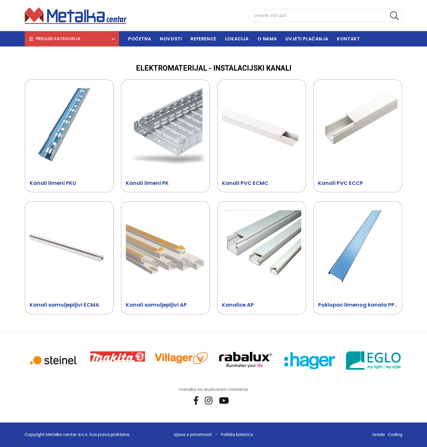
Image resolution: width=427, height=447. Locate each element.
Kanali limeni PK (147, 183)
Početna (139, 39)
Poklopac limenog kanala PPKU (359, 304)
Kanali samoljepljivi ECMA (64, 304)
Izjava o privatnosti (193, 434)
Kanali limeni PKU (53, 183)
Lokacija (237, 39)
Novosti (171, 39)
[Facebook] (198, 400)
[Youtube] (226, 400)
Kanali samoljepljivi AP (156, 304)
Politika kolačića (237, 434)
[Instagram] (211, 400)
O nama (267, 39)
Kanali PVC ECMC (245, 183)
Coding (395, 434)
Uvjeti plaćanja (307, 39)
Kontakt (348, 39)
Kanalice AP (238, 304)
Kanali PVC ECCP (340, 183)
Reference (203, 39)
